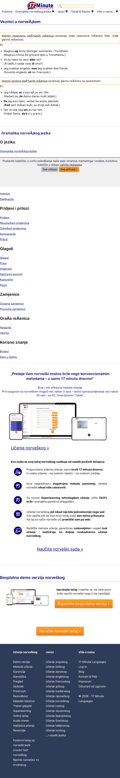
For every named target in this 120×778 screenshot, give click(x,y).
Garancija (19, 671)
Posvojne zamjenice (12, 309)
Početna (7, 11)
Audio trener (21, 720)
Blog (81, 671)
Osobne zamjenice (12, 303)
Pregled (18, 681)
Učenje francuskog (58, 681)
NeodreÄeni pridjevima (14, 223)
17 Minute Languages (92, 662)
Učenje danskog (56, 671)
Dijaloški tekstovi (24, 701)
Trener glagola (22, 706)
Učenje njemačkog (57, 696)
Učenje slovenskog (58, 711)
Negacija (5, 327)
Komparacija (8, 234)
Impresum (85, 681)
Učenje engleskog (57, 676)
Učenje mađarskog (58, 691)
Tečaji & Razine (80, 11)
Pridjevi (4, 217)
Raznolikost (20, 696)
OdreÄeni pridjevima (13, 228)
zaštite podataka (71, 164)
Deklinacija (7, 199)
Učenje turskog (55, 730)
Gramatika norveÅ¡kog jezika (18, 151)
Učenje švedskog (57, 720)
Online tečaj (20, 716)
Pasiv (3, 285)
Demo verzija (21, 662)
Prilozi (4, 239)
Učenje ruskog (55, 706)
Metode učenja (22, 666)
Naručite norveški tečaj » (60, 631)
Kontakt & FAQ (88, 676)
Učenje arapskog (56, 662)
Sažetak (18, 686)
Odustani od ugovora (92, 686)
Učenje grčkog (55, 686)
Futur (3, 263)
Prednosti (19, 691)
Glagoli (4, 258)
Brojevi (4, 351)
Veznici (4, 333)
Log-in (83, 666)
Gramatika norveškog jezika (33, 11)
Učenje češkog (55, 666)
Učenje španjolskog (58, 716)
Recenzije (19, 730)
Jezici (61, 11)
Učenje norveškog (57, 701)
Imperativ (6, 269)
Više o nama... (106, 11)
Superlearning (22, 711)
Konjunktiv (6, 279)
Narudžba (19, 676)
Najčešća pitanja (23, 725)
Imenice (5, 193)
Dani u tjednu (8, 357)
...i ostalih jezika (56, 735)
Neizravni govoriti (11, 274)
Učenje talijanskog (57, 725)
